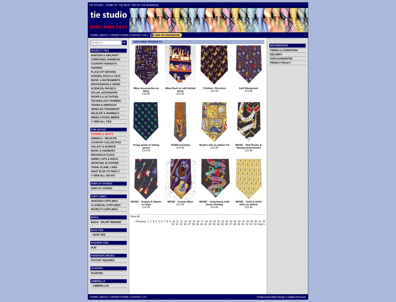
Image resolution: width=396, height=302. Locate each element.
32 (264, 221)
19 (210, 221)
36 (185, 224)
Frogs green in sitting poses (146, 146)
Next (260, 224)
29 (251, 221)
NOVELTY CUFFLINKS (104, 209)
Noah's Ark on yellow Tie (214, 145)
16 (198, 221)
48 (234, 224)
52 (251, 224)
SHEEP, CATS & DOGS (104, 159)
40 (201, 224)
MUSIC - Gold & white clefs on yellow (249, 203)
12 (181, 221)
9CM (93, 247)
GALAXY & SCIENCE (103, 146)
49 (238, 224)
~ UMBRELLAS (100, 285)
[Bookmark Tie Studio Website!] (166, 36)
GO (124, 42)
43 (214, 224)
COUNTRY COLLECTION (106, 142)
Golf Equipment (248, 88)
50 (243, 224)
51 (247, 224)
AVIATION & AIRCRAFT (105, 55)
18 (206, 221)
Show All (134, 216)
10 (173, 221)
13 (185, 221)
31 (259, 221)
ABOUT (104, 35)
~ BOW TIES (98, 234)
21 (218, 221)
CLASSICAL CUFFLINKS (106, 205)
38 (193, 224)
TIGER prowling (180, 145)
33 (172, 224)
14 (189, 221)
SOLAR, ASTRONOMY (104, 92)
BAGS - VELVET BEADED (106, 222)
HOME (94, 35)
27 (243, 221)
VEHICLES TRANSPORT (105, 109)
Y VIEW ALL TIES (101, 121)
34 (177, 224)
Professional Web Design (271, 297)
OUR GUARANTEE (281, 58)
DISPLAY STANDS (101, 188)
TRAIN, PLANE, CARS (104, 167)
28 (247, 221)
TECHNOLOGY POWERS (106, 100)
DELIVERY (276, 54)
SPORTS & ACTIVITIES (104, 96)
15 (193, 221)
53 (255, 224)
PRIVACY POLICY (280, 62)
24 (231, 221)
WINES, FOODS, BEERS (105, 117)
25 (235, 221)
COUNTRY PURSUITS (104, 63)
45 (222, 224)
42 (210, 224)
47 (230, 224)
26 (239, 221)
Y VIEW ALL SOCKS (103, 175)
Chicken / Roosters (214, 88)
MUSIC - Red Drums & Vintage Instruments (248, 146)
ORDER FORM (119, 35)
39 (197, 224)
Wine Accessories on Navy (146, 89)
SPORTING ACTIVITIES (105, 163)
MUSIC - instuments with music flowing (214, 203)
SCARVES (97, 273)
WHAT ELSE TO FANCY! (105, 171)
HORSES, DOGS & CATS (105, 76)
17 (202, 221)
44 (218, 224)
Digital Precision (297, 297)
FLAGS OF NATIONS (103, 72)
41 (205, 224)
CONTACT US (138, 35)
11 (177, 221)
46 (226, 224)
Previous (141, 221)
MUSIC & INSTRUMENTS (105, 80)
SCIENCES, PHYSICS (103, 88)
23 (227, 221)
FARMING (97, 67)
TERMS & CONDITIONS (284, 50)
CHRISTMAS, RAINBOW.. (106, 59)
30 (255, 221)
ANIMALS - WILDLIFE (104, 138)
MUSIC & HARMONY (103, 150)
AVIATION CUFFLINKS (104, 201)
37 (189, 224)
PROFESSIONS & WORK (105, 84)
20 (214, 221)
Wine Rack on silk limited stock (180, 89)
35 (181, 224)
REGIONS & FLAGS (103, 154)
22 (222, 221)
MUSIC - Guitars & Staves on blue (146, 203)
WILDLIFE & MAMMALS (105, 113)
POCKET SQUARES (103, 260)
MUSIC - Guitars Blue (180, 201)
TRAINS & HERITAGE (103, 105)
